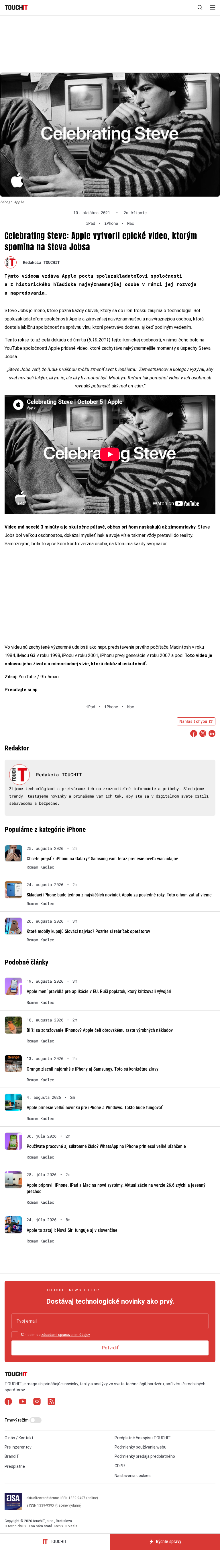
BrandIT (12, 1456)
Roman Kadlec (40, 867)
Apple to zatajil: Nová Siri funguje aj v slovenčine (72, 1230)
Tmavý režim (17, 1420)
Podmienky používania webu (140, 1447)
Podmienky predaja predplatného (145, 1456)
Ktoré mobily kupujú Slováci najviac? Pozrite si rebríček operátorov (88, 931)
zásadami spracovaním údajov (65, 1335)
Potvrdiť (110, 1348)
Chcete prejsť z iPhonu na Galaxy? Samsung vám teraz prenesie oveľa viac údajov (102, 858)
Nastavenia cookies (133, 1475)
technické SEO (19, 1526)
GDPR (120, 1465)
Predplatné (15, 1466)
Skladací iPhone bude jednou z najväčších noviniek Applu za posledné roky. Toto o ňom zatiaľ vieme (119, 895)
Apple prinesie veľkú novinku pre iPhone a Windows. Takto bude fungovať (94, 1107)
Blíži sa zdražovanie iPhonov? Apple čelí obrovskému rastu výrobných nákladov (100, 1030)
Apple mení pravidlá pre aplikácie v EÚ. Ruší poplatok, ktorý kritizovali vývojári (99, 991)
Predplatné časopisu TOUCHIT (143, 1438)
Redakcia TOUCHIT (41, 262)
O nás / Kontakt (19, 1438)
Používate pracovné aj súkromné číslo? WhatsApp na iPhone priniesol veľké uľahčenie (106, 1146)
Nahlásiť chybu (193, 721)
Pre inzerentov (18, 1447)
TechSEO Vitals (65, 1526)
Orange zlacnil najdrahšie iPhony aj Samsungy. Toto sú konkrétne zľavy (92, 1069)
